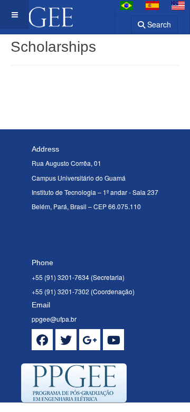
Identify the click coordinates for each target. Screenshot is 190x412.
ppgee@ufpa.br (54, 318)
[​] (42, 339)
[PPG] (36, 14)
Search (158, 24)
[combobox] (116, 20)
